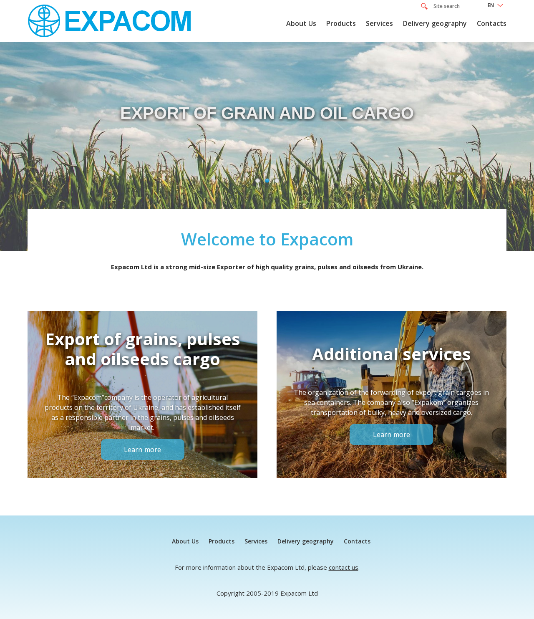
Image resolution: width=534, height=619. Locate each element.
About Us (301, 23)
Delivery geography (435, 23)
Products (341, 23)
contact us (343, 567)
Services (379, 23)
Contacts (491, 23)
